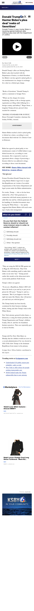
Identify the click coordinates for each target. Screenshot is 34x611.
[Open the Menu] (3, 2)
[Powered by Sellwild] (27, 492)
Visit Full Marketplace (24, 387)
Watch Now (29, 2)
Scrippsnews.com (22, 358)
